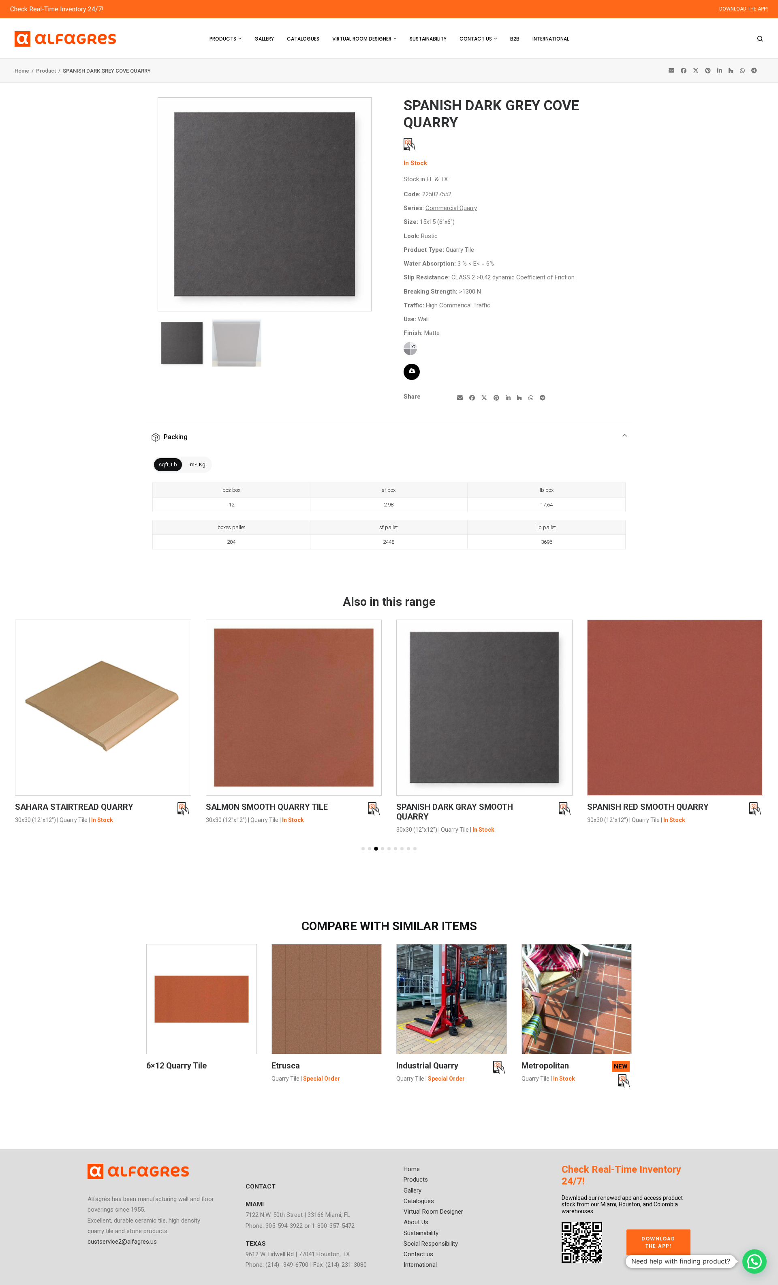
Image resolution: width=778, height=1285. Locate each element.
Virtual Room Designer (361, 38)
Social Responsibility (431, 1243)
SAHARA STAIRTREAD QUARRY (74, 807)
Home (22, 71)
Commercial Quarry (451, 208)
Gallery (264, 38)
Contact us (476, 38)
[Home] (138, 1171)
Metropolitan (545, 1065)
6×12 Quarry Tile (176, 1065)
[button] (363, 848)
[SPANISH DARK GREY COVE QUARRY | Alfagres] (264, 309)
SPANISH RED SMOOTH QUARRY (648, 807)
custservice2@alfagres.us (122, 1241)
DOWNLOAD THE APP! (743, 9)
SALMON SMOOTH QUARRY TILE (267, 807)
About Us (416, 1222)
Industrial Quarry (427, 1065)
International (550, 38)
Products (222, 38)
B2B (514, 38)
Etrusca (285, 1065)
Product (46, 71)
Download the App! (659, 1242)
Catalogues (303, 38)
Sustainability (428, 38)
